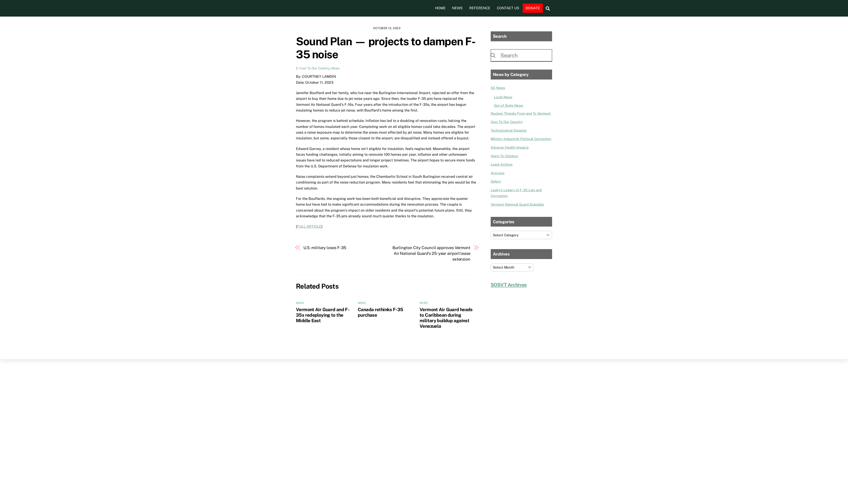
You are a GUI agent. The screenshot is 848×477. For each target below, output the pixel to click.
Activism (497, 173)
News (457, 8)
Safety (496, 181)
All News (498, 88)
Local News (503, 97)
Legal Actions (502, 164)
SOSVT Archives (509, 285)
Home (440, 8)
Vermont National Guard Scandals (517, 204)
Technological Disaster (509, 130)
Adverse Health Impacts (510, 147)
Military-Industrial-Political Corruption (521, 139)
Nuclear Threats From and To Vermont (521, 113)
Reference (479, 8)
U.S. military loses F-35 (324, 247)
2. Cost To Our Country (313, 68)
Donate (533, 8)
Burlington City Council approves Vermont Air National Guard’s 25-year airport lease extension (431, 253)
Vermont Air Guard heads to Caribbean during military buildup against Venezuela (446, 318)
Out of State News (508, 105)
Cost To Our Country (507, 122)
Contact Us (508, 8)
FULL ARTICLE (309, 226)
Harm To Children (504, 156)
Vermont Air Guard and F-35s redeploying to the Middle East (322, 315)
